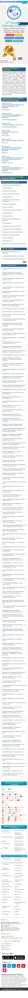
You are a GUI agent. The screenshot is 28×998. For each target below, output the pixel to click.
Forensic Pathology (7, 207)
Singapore (18, 798)
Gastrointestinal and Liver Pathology (12, 210)
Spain (5, 820)
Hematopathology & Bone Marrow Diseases (13, 554)
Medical (17, 886)
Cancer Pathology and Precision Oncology (13, 333)
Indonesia (11, 796)
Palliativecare (6, 843)
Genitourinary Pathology (9, 516)
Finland (13, 809)
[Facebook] (4, 966)
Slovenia (12, 818)
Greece (12, 811)
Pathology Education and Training (11, 226)
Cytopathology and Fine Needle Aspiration (13, 385)
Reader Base (8, 41)
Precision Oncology (7, 720)
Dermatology (18, 873)
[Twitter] (9, 966)
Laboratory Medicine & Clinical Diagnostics (14, 606)
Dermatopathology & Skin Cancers (11, 397)
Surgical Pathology (7, 759)
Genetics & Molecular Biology (7, 880)
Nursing (5, 894)
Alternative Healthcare (18, 859)
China (12, 794)
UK (4, 822)
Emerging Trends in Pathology (10, 447)
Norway (23, 815)
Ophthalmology (19, 841)
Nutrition (17, 894)
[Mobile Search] (14, 58)
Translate (11, 62)
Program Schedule (19, 38)
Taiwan (20, 800)
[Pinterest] (23, 966)
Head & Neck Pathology (8, 542)
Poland (5, 817)
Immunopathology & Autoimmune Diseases (13, 578)
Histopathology (6, 562)
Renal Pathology (6, 241)
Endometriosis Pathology (9, 460)
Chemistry (18, 870)
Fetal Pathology (6, 477)
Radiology (5, 848)
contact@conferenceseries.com (10, 927)
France (19, 809)
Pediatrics (17, 899)
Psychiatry (18, 909)
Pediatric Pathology (7, 238)
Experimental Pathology (9, 204)
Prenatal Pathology (7, 727)
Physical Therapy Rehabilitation (19, 844)
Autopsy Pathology (7, 282)
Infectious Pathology (8, 596)
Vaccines (17, 914)
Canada (5, 789)
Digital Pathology (7, 405)
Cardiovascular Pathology (9, 191)
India (5, 796)
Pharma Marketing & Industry (20, 903)
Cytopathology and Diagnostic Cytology (13, 381)
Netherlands (16, 815)
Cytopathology (6, 373)
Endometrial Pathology (8, 456)
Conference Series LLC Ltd (9, 989)
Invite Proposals (5, 949)
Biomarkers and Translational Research (12, 300)
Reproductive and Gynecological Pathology (14, 243)
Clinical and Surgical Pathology (10, 194)
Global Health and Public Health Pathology (13, 525)
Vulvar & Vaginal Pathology (9, 773)
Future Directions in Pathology (10, 495)
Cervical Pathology (7, 342)
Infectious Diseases (8, 837)
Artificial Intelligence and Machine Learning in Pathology (12, 273)
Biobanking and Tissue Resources (11, 291)
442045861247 (24, 24)
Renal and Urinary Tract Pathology (11, 744)
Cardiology (18, 868)
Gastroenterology (19, 830)
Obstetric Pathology (7, 676)
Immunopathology (7, 216)
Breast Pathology (6, 308)
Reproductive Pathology (8, 754)
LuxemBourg (7, 815)
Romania (14, 800)
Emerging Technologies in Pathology (12, 438)
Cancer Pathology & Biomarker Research (13, 329)
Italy (11, 813)
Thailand (6, 802)
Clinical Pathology (7, 355)
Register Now (19, 35)
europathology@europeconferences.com (12, 923)
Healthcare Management (18, 833)
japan (18, 796)
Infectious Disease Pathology (10, 583)
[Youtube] (18, 966)
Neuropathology (6, 223)
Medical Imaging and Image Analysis (12, 624)
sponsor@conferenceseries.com (10, 930)
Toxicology (5, 914)
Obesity (5, 841)
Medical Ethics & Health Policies (19, 837)
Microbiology (6, 889)
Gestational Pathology (8, 520)
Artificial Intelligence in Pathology (12, 278)
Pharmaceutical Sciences (7, 907)
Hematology (6, 884)
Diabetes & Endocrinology (6, 831)
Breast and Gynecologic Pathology (11, 304)
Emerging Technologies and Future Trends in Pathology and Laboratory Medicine (13, 429)
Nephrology (6, 892)
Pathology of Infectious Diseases (10, 235)
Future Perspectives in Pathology (11, 499)
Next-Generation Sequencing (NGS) (11, 668)
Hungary (19, 811)
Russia (5, 818)
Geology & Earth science (19, 880)
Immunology (18, 884)
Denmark (6, 809)
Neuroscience (18, 892)
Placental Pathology (7, 707)
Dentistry (5, 873)
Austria (5, 807)
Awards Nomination (18, 41)
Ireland (5, 813)
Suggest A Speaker (6, 945)
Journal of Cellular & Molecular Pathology (13, 259)
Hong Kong (19, 794)
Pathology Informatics (8, 694)
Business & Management (6, 868)
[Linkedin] (14, 966)
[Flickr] (4, 970)
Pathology (5, 899)
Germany (6, 811)
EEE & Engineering (7, 876)
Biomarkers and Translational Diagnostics (13, 295)
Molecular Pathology (8, 634)
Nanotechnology (19, 889)
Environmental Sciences (19, 876)
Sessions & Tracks (9, 38)
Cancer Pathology (7, 188)
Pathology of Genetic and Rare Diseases (12, 232)
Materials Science (7, 886)
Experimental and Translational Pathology (13, 464)
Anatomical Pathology (8, 268)
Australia (6, 794)
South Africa (19, 818)
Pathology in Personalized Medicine (12, 229)
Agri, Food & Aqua (7, 858)
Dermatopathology (7, 197)
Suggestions (4, 947)
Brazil (11, 789)
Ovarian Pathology (7, 681)
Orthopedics (18, 897)
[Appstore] (21, 58)
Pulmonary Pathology (8, 731)
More (24, 262)
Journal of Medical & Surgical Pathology (13, 256)
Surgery (17, 911)
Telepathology (6, 770)
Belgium (12, 807)
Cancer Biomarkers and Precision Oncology (13, 319)
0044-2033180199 (10, 936)
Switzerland (19, 820)
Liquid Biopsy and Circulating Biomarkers (13, 620)
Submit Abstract (10, 35)
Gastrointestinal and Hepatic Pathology (12, 507)
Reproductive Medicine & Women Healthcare (20, 849)
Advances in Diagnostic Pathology (11, 185)
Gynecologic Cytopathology (9, 529)
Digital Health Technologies (10, 401)
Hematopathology (7, 213)
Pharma (5, 902)
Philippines (10, 798)
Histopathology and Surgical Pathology (12, 565)
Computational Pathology (9, 369)
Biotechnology (19, 865)
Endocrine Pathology (8, 451)
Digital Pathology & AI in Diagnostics (12, 409)
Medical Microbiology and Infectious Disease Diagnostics (12, 629)
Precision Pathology (7, 723)
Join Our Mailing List (7, 943)
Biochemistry (18, 862)
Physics (17, 906)
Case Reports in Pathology (9, 337)
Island (16, 813)
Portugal (12, 817)
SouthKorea (6, 800)
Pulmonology (6, 911)
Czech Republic (20, 807)
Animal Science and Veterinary (8, 863)
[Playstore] (19, 58)
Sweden (11, 820)
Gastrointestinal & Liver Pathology (11, 503)
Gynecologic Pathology (8, 533)
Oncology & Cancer (7, 897)
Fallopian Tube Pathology (9, 473)
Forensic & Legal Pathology (9, 482)
